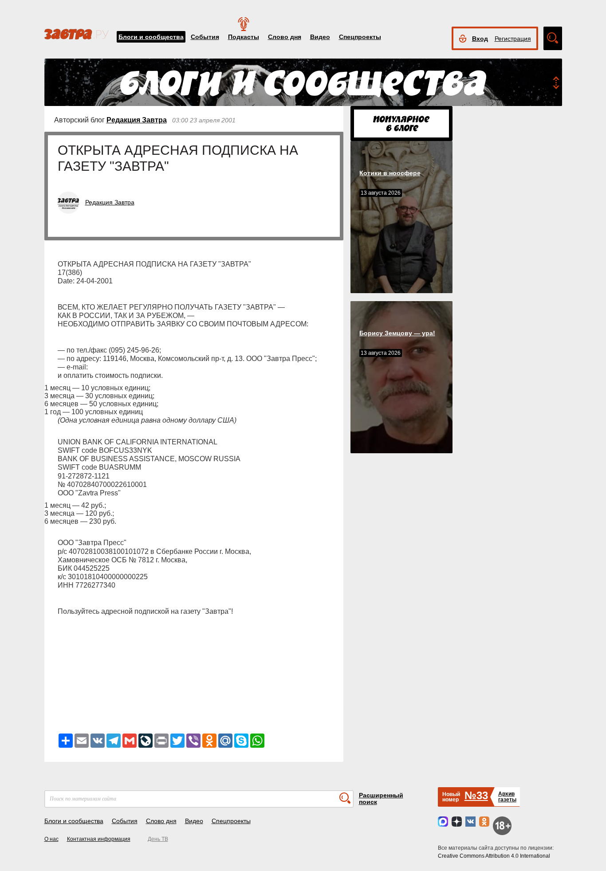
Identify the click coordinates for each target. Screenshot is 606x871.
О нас (51, 839)
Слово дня (284, 36)
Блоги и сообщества (151, 36)
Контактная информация (98, 839)
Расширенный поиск (381, 798)
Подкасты (243, 36)
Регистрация (513, 38)
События (205, 36)
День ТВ (158, 839)
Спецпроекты (360, 36)
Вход (480, 38)
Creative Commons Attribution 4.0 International (494, 856)
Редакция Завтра (136, 120)
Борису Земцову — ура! (397, 333)
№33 (476, 795)
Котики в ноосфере (390, 173)
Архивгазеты (507, 797)
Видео (320, 36)
